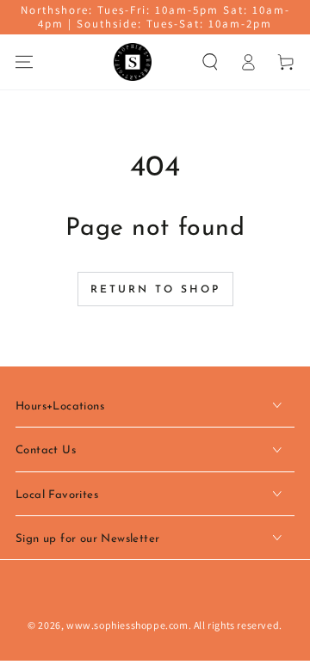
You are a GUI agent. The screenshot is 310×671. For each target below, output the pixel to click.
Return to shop (155, 290)
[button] (210, 62)
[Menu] (24, 62)
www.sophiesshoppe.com (127, 625)
